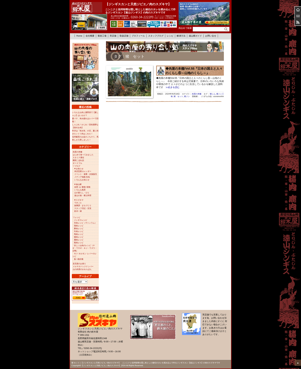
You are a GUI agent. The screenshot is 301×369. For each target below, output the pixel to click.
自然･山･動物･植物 (82, 187)
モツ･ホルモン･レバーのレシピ (84, 255)
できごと (78, 203)
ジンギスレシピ (80, 220)
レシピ (170, 35)
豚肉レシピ (78, 228)
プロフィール (138, 35)
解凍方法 (181, 35)
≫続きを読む (171, 87)
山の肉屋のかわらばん (82, 269)
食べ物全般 (78, 259)
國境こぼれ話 (78, 160)
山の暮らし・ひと (81, 193)
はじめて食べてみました (83, 155)
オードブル (77, 163)
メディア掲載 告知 (82, 177)
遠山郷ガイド (195, 35)
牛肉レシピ (78, 231)
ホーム (298, 10)
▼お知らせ (78, 169)
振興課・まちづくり (82, 205)
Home (79, 35)
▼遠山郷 (78, 184)
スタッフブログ (156, 35)
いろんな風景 (80, 190)
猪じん (212, 94)
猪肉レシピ (78, 237)
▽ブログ (76, 166)
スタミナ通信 (78, 157)
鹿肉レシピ (78, 240)
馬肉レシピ (78, 234)
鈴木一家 (78, 211)
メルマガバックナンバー (83, 266)
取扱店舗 (124, 35)
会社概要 (90, 35)
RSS (298, 22)
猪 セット (178, 96)
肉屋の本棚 (196, 94)
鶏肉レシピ (78, 226)
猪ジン (187, 96)
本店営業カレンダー (82, 171)
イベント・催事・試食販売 (85, 174)
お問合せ (298, 16)
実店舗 (113, 35)
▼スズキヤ (78, 200)
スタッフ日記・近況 (82, 208)
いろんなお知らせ (81, 180)
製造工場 (102, 35)
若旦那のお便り (79, 264)
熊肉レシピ (78, 243)
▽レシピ (76, 217)
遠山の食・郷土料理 (82, 195)
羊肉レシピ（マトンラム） (85, 223)
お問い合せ (210, 35)
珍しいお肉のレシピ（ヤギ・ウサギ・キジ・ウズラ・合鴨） (84, 248)
